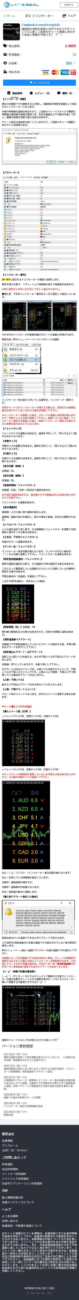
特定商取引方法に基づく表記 (39, 1288)
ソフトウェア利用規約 (15, 1178)
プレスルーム (10, 1145)
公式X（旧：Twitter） (15, 1150)
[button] (39, 63)
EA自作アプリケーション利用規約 (22, 1183)
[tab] (14, 93)
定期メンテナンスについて (18, 1202)
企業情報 (7, 1140)
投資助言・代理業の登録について (22, 1225)
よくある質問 (10, 1216)
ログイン (69, 5)
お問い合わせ (10, 1221)
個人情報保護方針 (12, 1197)
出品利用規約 (10, 1169)
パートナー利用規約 (14, 1174)
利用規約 (7, 1164)
